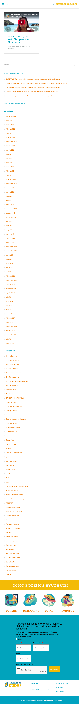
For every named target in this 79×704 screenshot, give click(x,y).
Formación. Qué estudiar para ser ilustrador (18, 39)
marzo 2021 (10, 167)
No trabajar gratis (12, 490)
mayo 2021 (9, 158)
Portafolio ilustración (13, 507)
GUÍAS (8, 474)
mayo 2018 (9, 268)
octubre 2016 (10, 331)
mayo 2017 (9, 305)
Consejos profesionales (14, 406)
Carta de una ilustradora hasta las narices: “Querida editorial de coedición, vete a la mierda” (36, 83)
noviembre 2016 (11, 326)
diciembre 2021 (11, 137)
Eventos (8, 448)
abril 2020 (9, 200)
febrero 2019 (10, 238)
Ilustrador (9, 478)
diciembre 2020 (11, 179)
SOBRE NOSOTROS (62, 684)
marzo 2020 (10, 205)
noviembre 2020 (11, 184)
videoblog (11, 48)
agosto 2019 (10, 221)
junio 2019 (9, 226)
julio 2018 (9, 259)
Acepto (20, 639)
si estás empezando (24, 46)
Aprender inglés (11, 390)
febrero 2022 (10, 129)
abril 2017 (9, 310)
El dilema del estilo (12, 432)
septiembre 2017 (11, 289)
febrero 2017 (10, 318)
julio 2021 (9, 154)
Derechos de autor (12, 423)
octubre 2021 (10, 146)
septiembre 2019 (11, 217)
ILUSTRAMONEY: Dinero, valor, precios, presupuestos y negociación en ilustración (33, 79)
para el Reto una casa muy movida (17, 499)
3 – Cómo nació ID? (12, 364)
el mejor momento (12, 436)
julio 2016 (9, 339)
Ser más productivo (12, 553)
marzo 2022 (10, 125)
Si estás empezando (13, 558)
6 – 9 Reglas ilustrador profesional (17, 381)
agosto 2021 (10, 150)
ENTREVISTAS (11, 444)
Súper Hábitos (11, 562)
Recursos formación (13, 524)
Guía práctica (10, 469)
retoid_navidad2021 (12, 537)
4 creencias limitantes (13, 373)
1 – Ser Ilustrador (12, 356)
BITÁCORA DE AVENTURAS (15, 398)
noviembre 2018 (11, 247)
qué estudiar (14, 46)
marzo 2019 (10, 234)
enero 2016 (10, 343)
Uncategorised (11, 570)
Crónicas (9, 415)
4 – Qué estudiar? (12, 369)
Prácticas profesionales (14, 511)
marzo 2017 (10, 314)
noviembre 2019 (11, 209)
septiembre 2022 (11, 116)
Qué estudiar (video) (13, 516)
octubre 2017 (10, 284)
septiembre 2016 (11, 335)
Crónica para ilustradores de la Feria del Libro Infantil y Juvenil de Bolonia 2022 (32, 92)
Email (18, 653)
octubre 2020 (10, 188)
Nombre (19, 643)
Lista (7, 482)
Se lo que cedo (11, 545)
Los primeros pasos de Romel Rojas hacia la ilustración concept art (29, 96)
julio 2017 (9, 297)
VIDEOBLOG (10, 574)
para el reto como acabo (14, 495)
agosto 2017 (10, 293)
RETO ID (8, 532)
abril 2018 (9, 272)
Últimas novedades (12, 566)
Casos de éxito (11, 402)
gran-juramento (11, 465)
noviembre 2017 (11, 280)
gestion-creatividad (12, 457)
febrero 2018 (10, 276)
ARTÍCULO (9, 394)
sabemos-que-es (12, 541)
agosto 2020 (10, 192)
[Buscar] (7, 4)
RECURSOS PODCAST (13, 528)
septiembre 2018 (11, 251)
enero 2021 (10, 175)
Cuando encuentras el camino (16, 419)
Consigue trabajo (11, 411)
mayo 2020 (9, 196)
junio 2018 (9, 263)
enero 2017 (10, 322)
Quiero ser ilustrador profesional (17, 520)
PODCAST (9, 503)
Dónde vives (38, 643)
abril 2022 (9, 121)
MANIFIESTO (60, 687)
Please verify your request (25, 664)
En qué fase (10, 440)
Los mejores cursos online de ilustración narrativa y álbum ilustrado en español (33, 87)
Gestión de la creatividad (14, 453)
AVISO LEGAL (60, 691)
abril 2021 (9, 163)
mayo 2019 (9, 230)
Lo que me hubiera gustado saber (17, 486)
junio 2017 (9, 301)
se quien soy (10, 549)
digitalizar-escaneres (13, 427)
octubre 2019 (10, 213)
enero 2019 (10, 242)
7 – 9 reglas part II (12, 385)
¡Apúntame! (54, 669)
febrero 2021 (10, 171)
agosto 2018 (10, 255)
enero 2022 (10, 133)
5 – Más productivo (12, 377)
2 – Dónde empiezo (12, 360)
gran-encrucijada (11, 461)
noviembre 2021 (11, 142)
